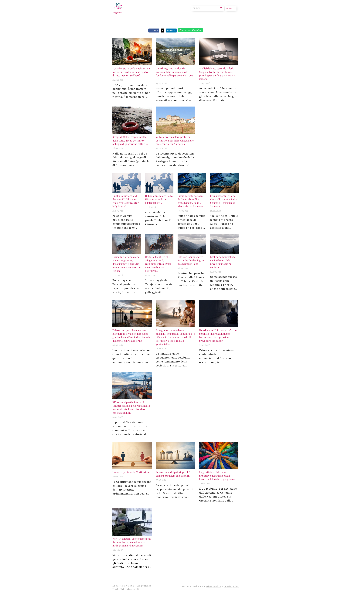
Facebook (153, 30)
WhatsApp (197, 30)
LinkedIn (171, 30)
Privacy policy (213, 586)
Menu (232, 8)
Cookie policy (231, 586)
